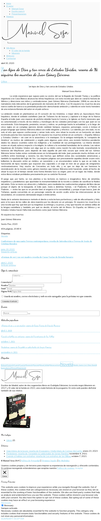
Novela (4, 236)
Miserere (16, 53)
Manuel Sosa (18, 8)
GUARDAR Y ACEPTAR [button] (12, 518)
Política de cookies (65, 468)
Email (4, 288)
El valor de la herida (21, 50)
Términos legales (49, 461)
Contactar (11, 58)
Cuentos (22, 365)
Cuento (16, 365)
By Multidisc (64, 461)
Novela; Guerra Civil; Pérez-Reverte (85, 365)
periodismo (6, 368)
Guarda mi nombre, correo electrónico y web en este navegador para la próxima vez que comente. (48, 296)
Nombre (5, 285)
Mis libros (10, 48)
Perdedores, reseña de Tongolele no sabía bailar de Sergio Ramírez (37, 453)
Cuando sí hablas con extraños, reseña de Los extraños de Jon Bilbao (38, 456)
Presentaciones (19, 14)
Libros (9, 440)
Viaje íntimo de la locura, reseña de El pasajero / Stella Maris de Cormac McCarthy (44, 451)
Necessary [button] (6, 502)
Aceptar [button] (79, 468)
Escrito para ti (18, 11)
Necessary (8, 505)
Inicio (8, 3)
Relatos (10, 16)
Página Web (6, 291)
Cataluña (10, 365)
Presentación (21, 368)
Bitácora (10, 55)
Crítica (4, 81)
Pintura (14, 368)
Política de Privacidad (30, 461)
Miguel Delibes (44, 365)
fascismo (36, 365)
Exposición (29, 365)
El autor (9, 6)
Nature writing (55, 365)
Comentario (6, 282)
